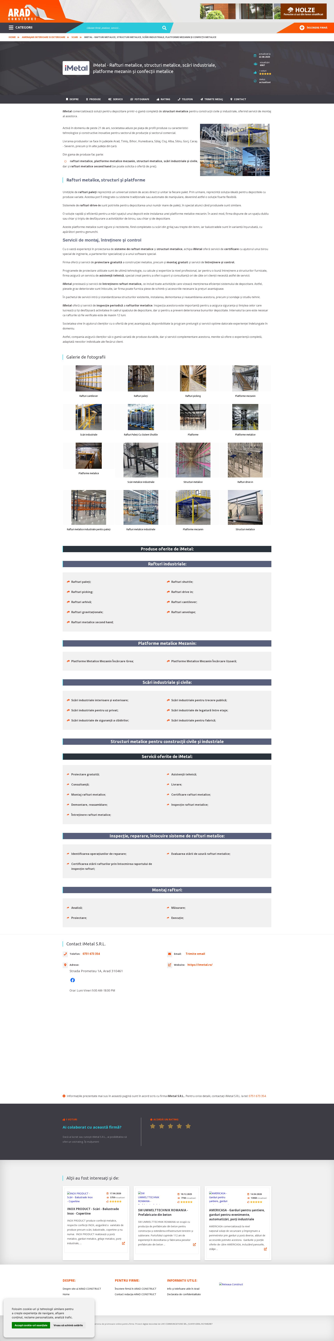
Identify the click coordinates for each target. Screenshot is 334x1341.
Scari (74, 37)
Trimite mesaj (213, 99)
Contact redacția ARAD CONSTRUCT (135, 1294)
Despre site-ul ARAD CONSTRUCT (82, 1288)
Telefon (187, 99)
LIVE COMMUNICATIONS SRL (174, 1324)
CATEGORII (23, 27)
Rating (165, 99)
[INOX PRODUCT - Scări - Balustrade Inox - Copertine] (80, 1197)
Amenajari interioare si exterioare (43, 37)
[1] (153, 1126)
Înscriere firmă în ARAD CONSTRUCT (135, 1288)
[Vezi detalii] (123, 1243)
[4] (179, 1126)
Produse (95, 99)
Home (12, 37)
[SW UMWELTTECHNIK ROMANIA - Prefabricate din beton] (151, 1197)
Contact (239, 99)
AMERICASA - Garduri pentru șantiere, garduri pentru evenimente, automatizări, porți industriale (237, 1214)
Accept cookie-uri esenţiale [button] (31, 1325)
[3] (170, 1126)
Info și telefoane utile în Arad (183, 1288)
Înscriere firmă (317, 27)
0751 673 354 (257, 1096)
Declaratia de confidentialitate (184, 1294)
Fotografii (141, 99)
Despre (74, 99)
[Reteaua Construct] (231, 1284)
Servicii (117, 99)
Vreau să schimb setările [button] (68, 1325)
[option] (263, 11)
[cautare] (163, 28)
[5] (188, 1126)
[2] (161, 1126)
